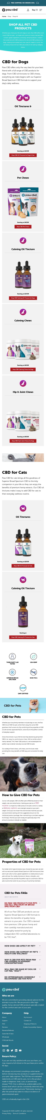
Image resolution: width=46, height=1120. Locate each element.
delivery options (11, 808)
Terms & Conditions (19, 1113)
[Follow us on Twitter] (12, 1050)
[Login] (28, 10)
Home (4, 16)
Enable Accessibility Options (32, 1027)
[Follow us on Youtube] (20, 1050)
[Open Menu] (40, 10)
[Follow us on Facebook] (8, 1050)
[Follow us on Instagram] (3, 1050)
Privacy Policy (6, 1113)
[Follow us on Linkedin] (16, 1050)
